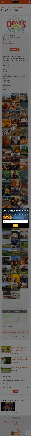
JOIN (15, 225)
